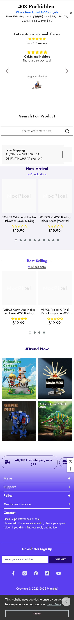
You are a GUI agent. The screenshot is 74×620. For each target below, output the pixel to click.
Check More (38, 174)
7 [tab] (44, 240)
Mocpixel (52, 589)
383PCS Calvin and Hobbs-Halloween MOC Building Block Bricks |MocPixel (19, 219)
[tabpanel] (19, 207)
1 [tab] (16, 240)
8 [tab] (49, 240)
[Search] (67, 131)
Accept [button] (37, 613)
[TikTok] (47, 573)
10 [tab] (58, 240)
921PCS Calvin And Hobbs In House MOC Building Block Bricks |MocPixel (19, 311)
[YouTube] (58, 573)
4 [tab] (30, 240)
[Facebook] (13, 573)
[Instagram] (24, 573)
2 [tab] (21, 240)
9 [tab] (53, 240)
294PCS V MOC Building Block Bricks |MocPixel (55, 219)
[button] (8, 70)
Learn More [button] (54, 604)
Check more (38, 267)
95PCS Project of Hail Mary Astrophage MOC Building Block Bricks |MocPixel (55, 311)
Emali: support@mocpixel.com (22, 519)
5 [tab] (35, 240)
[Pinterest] (36, 573)
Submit (60, 559)
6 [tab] (39, 240)
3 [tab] (25, 240)
